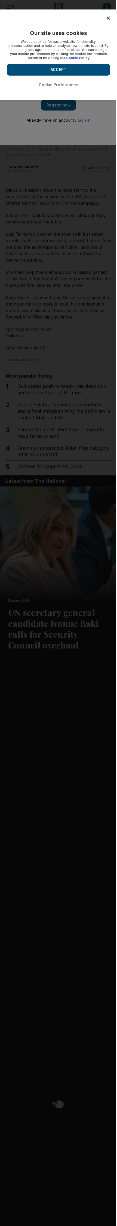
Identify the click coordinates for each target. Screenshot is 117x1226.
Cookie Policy (78, 58)
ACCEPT (58, 69)
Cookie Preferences (58, 84)
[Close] (108, 18)
